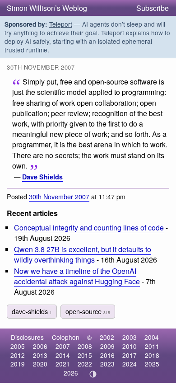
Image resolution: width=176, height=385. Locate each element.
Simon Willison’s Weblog (47, 8)
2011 (152, 346)
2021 (63, 363)
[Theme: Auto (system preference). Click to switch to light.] (93, 374)
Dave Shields (42, 176)
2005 (17, 346)
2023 (107, 363)
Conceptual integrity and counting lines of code (89, 227)
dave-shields (32, 311)
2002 (107, 337)
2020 (40, 363)
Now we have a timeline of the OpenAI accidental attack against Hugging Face (77, 276)
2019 (17, 363)
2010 (129, 346)
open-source (87, 311)
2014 (63, 355)
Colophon (65, 337)
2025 (152, 363)
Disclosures (27, 337)
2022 (85, 363)
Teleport (60, 23)
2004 (151, 337)
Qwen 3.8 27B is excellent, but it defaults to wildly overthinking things (82, 254)
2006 (40, 346)
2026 (71, 372)
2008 (85, 346)
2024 (129, 363)
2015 (85, 355)
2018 (152, 355)
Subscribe (152, 8)
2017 (129, 355)
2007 (63, 346)
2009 (107, 346)
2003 (129, 337)
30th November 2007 (59, 196)
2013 (40, 355)
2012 (17, 355)
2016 (107, 355)
